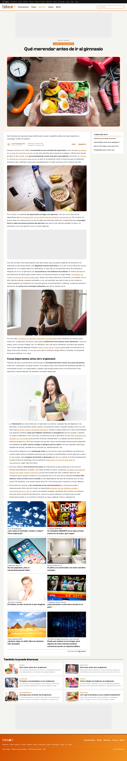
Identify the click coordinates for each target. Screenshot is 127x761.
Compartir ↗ (82, 144)
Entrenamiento (23, 7)
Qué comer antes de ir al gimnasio (33, 667)
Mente (58, 7)
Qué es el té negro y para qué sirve (106, 146)
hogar (62, 744)
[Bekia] (5, 2)
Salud (55, 1)
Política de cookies (34, 749)
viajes (70, 744)
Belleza (25, 1)
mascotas (42, 744)
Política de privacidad (19, 749)
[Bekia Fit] (9, 7)
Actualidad (14, 1)
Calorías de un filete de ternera (105, 138)
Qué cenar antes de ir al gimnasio (93, 667)
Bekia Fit (60, 40)
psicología (55, 744)
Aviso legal (6, 749)
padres (29, 744)
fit (66, 744)
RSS (44, 749)
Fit (72, 1)
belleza (17, 744)
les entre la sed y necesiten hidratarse (32, 430)
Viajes (76, 1)
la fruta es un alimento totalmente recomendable (37, 339)
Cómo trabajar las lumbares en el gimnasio (97, 681)
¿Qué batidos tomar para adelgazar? (107, 142)
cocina (23, 744)
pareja (35, 744)
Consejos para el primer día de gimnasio (35, 695)
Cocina (31, 1)
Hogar (68, 1)
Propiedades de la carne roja (104, 150)
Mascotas (49, 1)
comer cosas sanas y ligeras (49, 347)
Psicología (61, 1)
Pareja (43, 1)
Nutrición (42, 7)
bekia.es (5, 744)
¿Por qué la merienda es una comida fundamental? (100, 695)
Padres (37, 1)
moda (11, 744)
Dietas (33, 7)
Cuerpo (50, 7)
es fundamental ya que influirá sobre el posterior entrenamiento (45, 217)
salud (48, 744)
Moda (20, 1)
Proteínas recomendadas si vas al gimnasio (37, 681)
